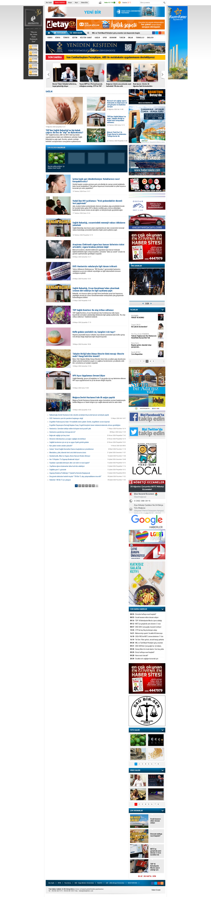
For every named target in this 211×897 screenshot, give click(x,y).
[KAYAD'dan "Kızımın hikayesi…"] (138, 794)
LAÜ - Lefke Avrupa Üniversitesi (115, 883)
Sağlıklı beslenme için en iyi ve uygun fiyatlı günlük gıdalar (69, 442)
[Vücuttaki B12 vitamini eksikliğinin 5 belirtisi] (156, 754)
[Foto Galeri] (60, 33)
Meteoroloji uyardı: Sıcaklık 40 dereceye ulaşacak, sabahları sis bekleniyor (146, 634)
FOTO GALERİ (135, 730)
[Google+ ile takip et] (159, 32)
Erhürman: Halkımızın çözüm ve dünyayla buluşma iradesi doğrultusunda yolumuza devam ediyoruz (145, 85)
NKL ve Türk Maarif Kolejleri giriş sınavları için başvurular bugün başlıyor (146, 644)
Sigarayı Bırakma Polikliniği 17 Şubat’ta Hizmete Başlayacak (69, 473)
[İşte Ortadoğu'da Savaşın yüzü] (138, 754)
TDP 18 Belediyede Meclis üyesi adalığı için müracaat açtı (146, 622)
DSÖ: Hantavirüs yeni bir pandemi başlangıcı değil (66, 418)
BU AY (140, 876)
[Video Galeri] (76, 33)
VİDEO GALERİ (135, 770)
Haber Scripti (156, 890)
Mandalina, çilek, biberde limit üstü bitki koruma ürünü (67, 453)
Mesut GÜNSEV (141, 335)
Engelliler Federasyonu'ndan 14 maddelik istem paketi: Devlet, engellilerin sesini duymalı (79, 422)
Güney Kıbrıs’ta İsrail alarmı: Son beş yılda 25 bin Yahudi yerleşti (115, 33)
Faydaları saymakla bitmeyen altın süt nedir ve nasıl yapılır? (69, 463)
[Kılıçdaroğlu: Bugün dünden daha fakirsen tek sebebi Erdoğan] (138, 780)
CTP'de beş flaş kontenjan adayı (143, 630)
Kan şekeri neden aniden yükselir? (60, 446)
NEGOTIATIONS (132, 883)
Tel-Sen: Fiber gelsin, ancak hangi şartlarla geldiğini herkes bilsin (147, 641)
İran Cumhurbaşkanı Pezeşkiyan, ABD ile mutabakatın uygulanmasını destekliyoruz (111, 57)
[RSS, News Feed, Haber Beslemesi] (163, 32)
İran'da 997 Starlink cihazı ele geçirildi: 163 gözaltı (90, 85)
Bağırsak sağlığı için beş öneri (59, 435)
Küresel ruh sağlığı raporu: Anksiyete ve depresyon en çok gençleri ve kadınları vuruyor (117, 104)
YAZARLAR (134, 310)
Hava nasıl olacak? (139, 655)
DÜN (154, 876)
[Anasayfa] (49, 33)
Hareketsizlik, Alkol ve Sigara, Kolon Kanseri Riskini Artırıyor (69, 456)
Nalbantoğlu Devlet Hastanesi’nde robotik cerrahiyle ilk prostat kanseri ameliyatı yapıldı (79, 415)
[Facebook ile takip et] (153, 32)
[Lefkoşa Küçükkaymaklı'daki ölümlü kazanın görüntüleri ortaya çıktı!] (156, 794)
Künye (70, 2)
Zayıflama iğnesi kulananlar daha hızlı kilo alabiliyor (67, 466)
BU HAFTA (147, 876)
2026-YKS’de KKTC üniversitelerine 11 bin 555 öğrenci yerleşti (146, 637)
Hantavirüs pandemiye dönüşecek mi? (62, 432)
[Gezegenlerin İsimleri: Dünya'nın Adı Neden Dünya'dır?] (156, 740)
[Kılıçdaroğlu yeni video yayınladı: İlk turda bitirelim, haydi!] (156, 780)
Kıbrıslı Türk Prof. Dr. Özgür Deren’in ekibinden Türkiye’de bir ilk (116, 134)
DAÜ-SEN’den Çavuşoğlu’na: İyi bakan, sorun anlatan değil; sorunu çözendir (145, 647)
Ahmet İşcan (142, 317)
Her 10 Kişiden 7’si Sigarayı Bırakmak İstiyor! (64, 459)
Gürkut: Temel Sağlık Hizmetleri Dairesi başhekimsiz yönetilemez (71, 449)
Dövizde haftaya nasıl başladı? (143, 614)
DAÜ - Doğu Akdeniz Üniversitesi (84, 883)
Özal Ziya (144, 327)
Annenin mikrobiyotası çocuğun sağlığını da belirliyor (67, 439)
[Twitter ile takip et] (156, 32)
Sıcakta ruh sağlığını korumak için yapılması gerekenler (144, 660)
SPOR (59, 883)
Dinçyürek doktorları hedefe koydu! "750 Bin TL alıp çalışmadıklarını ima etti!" (75, 476)
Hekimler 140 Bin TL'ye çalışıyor (60, 480)
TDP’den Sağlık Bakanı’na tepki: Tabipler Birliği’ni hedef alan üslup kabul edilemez (116, 119)
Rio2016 (99, 883)
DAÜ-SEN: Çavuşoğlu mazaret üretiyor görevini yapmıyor (145, 628)
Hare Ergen (136, 353)
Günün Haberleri (60, 2)
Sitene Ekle (84, 2)
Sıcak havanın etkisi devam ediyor (144, 617)
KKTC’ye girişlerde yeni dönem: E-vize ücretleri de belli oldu (145, 625)
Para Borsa (67, 883)
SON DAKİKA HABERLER (138, 609)
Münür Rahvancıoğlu (142, 344)
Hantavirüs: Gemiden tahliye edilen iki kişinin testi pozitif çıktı (70, 429)
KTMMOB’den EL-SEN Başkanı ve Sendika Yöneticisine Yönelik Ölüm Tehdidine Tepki (118, 85)
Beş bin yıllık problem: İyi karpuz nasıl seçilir (56, 167)
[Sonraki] (96, 485)
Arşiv (76, 2)
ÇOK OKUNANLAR (136, 811)
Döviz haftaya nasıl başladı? (142, 652)
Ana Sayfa (49, 2)
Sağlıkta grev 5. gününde (57, 470)
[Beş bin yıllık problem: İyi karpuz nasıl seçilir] (138, 740)
